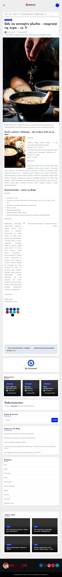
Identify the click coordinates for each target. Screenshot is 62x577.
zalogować (14, 406)
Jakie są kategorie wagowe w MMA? (15, 442)
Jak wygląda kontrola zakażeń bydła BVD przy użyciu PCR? (22, 452)
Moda (5, 477)
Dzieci (6, 469)
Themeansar (44, 574)
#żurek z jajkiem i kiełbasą (44, 34)
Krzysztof (12, 32)
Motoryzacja (8, 482)
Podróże (6, 494)
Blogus (36, 574)
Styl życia (7, 499)
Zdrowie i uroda (9, 503)
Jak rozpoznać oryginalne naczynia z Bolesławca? (19, 438)
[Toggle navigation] (4, 5)
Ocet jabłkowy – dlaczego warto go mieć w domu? (12, 388)
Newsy (6, 490)
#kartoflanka (9, 34)
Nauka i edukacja (9, 486)
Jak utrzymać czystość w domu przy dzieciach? (19, 433)
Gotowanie (8, 20)
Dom (5, 465)
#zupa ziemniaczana (30, 34)
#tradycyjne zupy (19, 34)
